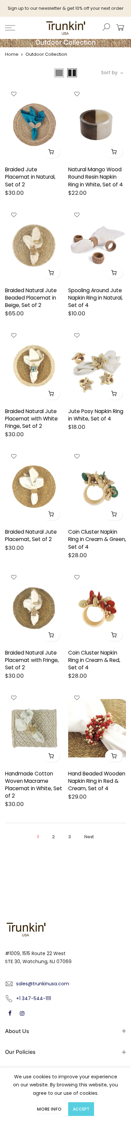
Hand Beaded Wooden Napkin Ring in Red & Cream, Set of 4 (96, 781)
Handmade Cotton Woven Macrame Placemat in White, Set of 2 (33, 784)
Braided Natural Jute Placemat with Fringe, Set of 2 (32, 660)
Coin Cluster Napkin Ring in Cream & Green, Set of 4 (97, 539)
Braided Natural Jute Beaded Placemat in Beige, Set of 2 (31, 298)
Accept (81, 1109)
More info (49, 1109)
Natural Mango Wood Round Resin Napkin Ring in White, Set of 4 (95, 177)
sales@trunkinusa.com (42, 983)
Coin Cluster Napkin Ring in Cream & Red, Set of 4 (94, 660)
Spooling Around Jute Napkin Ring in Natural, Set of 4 (95, 298)
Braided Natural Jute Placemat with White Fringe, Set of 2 (31, 419)
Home (11, 54)
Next (89, 837)
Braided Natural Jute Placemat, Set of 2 (31, 535)
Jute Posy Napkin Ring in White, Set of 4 (95, 415)
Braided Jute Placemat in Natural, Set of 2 (30, 177)
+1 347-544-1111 (33, 998)
